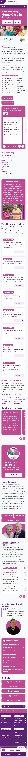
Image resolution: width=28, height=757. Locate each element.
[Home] (1, 710)
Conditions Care (18, 720)
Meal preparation (7, 167)
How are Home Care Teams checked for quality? (13, 670)
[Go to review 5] (15, 146)
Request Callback (5, 735)
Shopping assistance (8, 173)
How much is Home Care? (10, 654)
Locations (16, 724)
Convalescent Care (5, 401)
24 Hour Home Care (6, 394)
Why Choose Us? (5, 722)
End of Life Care (17, 396)
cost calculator (12, 508)
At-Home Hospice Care (6, 397)
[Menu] (25, 2)
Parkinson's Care (18, 401)
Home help (5, 162)
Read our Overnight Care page (14, 281)
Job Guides (16, 739)
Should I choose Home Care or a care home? (13, 662)
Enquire (3, 733)
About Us (3, 718)
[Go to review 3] (12, 146)
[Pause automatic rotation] (19, 146)
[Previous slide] (20, 438)
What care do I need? (9, 650)
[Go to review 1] (8, 146)
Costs (2, 732)
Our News (3, 739)
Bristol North (8, 80)
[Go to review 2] (10, 146)
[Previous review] (4, 146)
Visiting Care (4, 229)
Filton (6, 88)
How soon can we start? (9, 657)
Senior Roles (17, 742)
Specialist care (6, 175)
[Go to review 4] (13, 146)
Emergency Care (18, 394)
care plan (21, 501)
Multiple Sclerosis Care (19, 399)
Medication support (7, 169)
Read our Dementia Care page (10, 316)
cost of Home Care (16, 506)
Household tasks (7, 164)
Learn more (20, 252)
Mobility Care (17, 397)
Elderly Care (4, 403)
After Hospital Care (6, 396)
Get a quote (7, 754)
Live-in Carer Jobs (18, 735)
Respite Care (6, 171)
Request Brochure (18, 725)
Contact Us (3, 720)
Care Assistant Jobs (18, 733)
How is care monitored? (9, 666)
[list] (13, 211)
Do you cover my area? (9, 647)
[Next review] (22, 146)
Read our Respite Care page (9, 351)
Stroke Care (17, 403)
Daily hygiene (6, 157)
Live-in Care (6, 166)
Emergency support (7, 159)
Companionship (7, 155)
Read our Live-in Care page (16, 263)
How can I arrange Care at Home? (12, 644)
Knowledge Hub (5, 737)
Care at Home (17, 718)
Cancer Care (4, 399)
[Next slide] (24, 438)
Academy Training (18, 740)
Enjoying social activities (8, 160)
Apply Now (16, 732)
